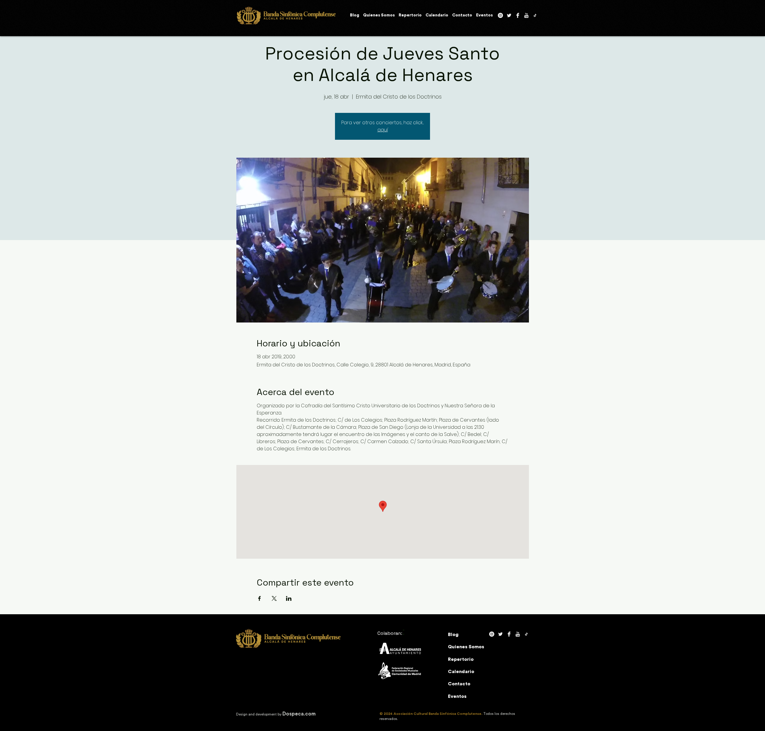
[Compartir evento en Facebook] (259, 598)
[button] (379, 15)
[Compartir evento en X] (274, 598)
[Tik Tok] (535, 15)
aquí (382, 129)
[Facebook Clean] (517, 15)
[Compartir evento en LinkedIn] (289, 598)
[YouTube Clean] (526, 15)
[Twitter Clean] (509, 15)
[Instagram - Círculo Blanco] (500, 15)
